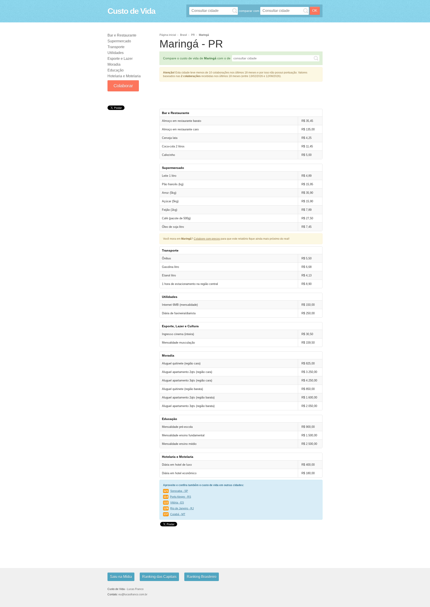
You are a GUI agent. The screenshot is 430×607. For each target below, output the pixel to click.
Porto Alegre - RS (180, 496)
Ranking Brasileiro (201, 577)
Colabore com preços (207, 238)
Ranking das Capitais (159, 577)
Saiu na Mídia (121, 577)
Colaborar (123, 85)
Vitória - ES (177, 502)
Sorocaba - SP (179, 491)
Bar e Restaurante (122, 35)
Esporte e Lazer (120, 58)
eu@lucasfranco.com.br (132, 594)
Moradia (114, 64)
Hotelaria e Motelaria (124, 76)
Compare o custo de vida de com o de (196, 58)
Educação (116, 70)
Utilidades (116, 53)
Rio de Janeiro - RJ (182, 508)
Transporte (116, 47)
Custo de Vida (131, 11)
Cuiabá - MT (177, 514)
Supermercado (119, 41)
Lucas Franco (135, 589)
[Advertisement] (130, 145)
